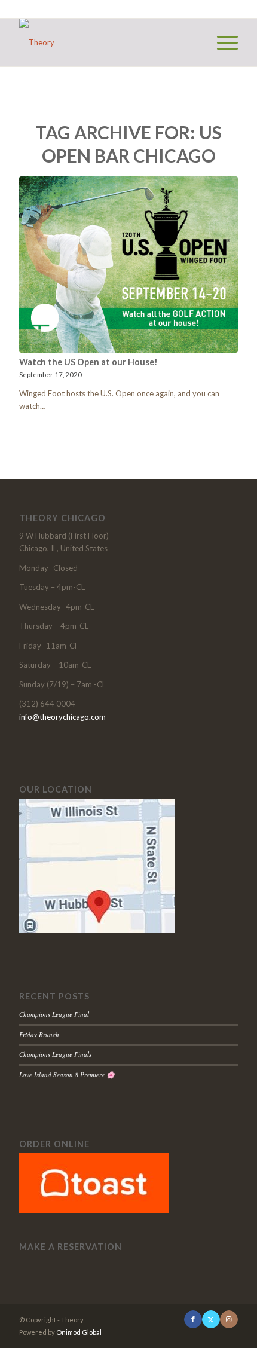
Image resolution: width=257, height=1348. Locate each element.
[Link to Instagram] (229, 1319)
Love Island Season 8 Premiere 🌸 (67, 1074)
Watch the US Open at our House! (88, 362)
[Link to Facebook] (193, 1319)
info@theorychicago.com (62, 717)
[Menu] (221, 42)
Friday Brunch (39, 1034)
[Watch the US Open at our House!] (128, 264)
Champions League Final (54, 1014)
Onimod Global (79, 1332)
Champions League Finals (55, 1054)
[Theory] (106, 42)
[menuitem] (221, 42)
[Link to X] (211, 1319)
